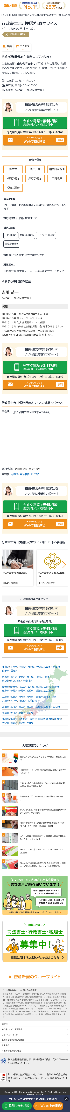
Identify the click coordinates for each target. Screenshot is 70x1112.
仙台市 (47, 667)
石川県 (31, 687)
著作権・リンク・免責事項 (12, 1029)
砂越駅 (15, 474)
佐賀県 (33, 719)
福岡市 (13, 719)
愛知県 (39, 691)
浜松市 (30, 691)
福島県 (13, 671)
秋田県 (56, 667)
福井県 (39, 687)
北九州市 (23, 719)
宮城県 (39, 667)
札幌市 (13, 667)
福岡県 (5, 719)
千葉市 (46, 677)
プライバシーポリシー (11, 1035)
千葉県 (38, 677)
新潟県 (5, 687)
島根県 (13, 707)
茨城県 (5, 677)
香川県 (13, 713)
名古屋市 (48, 691)
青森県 (23, 667)
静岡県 (13, 691)
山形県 (5, 671)
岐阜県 (5, 691)
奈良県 (23, 701)
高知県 (30, 713)
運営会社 (5, 1024)
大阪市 (47, 697)
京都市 (30, 697)
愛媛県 (22, 713)
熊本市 (57, 719)
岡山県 (22, 707)
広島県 (39, 707)
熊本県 (49, 719)
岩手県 (31, 667)
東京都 (5, 681)
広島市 (47, 707)
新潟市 (13, 687)
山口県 (56, 707)
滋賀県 (13, 697)
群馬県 (22, 677)
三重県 (5, 697)
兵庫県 (5, 701)
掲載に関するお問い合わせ (13, 1040)
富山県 (23, 687)
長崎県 (41, 719)
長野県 (55, 687)
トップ (4, 15)
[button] (64, 564)
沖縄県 (30, 723)
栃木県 (13, 677)
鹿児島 (22, 723)
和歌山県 (32, 701)
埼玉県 (30, 677)
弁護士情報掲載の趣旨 (11, 1051)
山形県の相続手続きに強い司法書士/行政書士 (32, 15)
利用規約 (5, 1045)
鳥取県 (5, 707)
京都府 (22, 697)
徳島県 (5, 713)
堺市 (54, 697)
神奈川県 (27, 681)
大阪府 (39, 697)
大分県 (5, 723)
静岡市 (21, 691)
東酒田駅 (25, 474)
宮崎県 (13, 723)
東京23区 (15, 681)
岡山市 (30, 707)
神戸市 (13, 701)
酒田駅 (35, 474)
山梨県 (47, 687)
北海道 (5, 667)
